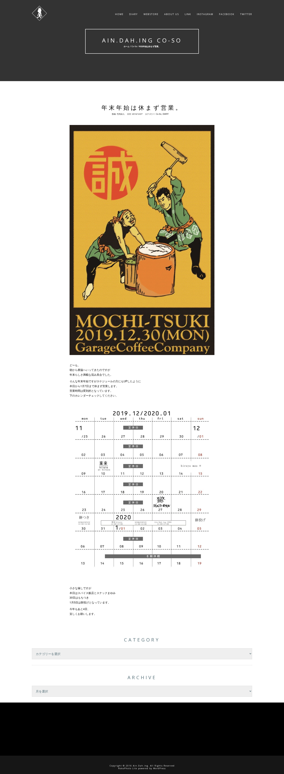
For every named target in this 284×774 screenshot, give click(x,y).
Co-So (134, 46)
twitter (246, 14)
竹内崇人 (121, 114)
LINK (188, 14)
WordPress (159, 768)
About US (171, 14)
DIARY (133, 14)
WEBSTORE (151, 14)
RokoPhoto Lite (127, 768)
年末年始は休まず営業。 (142, 107)
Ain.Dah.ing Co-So (142, 40)
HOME (119, 14)
